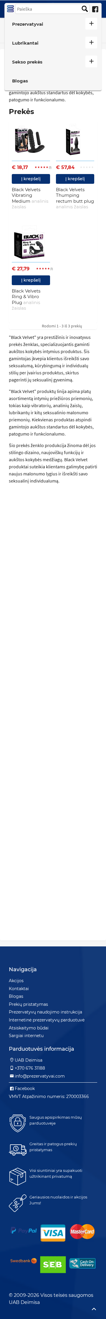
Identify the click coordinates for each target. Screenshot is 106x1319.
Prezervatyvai (27, 24)
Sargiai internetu (26, 1035)
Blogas (20, 81)
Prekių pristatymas (28, 1004)
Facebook (25, 1088)
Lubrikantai (25, 43)
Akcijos (16, 980)
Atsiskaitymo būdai (29, 1028)
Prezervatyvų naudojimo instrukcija (45, 1012)
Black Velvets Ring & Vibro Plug (26, 299)
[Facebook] (95, 9)
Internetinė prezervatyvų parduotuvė (47, 1020)
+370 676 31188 (30, 1068)
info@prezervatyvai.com (40, 1076)
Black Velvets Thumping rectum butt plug (75, 198)
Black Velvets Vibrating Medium (30, 198)
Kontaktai (19, 988)
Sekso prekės (27, 62)
